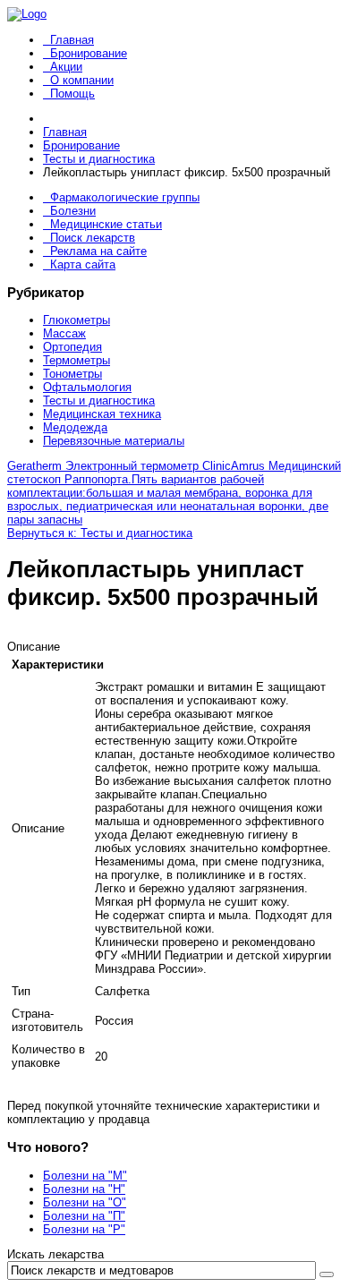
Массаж (64, 333)
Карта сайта (82, 264)
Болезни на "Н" (84, 1189)
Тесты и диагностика (99, 400)
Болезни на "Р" (84, 1229)
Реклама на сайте (98, 251)
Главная (72, 40)
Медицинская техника (102, 414)
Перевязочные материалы (113, 440)
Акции (66, 66)
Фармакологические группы (125, 197)
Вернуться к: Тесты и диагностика (99, 533)
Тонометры (72, 373)
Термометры (76, 360)
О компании (82, 80)
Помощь (72, 93)
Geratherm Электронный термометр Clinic (119, 466)
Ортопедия (72, 347)
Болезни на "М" (85, 1175)
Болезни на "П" (84, 1216)
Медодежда (75, 427)
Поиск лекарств (92, 237)
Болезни (73, 210)
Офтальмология (87, 387)
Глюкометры (76, 320)
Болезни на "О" (84, 1202)
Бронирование (88, 53)
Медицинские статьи (106, 224)
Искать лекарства (55, 1254)
